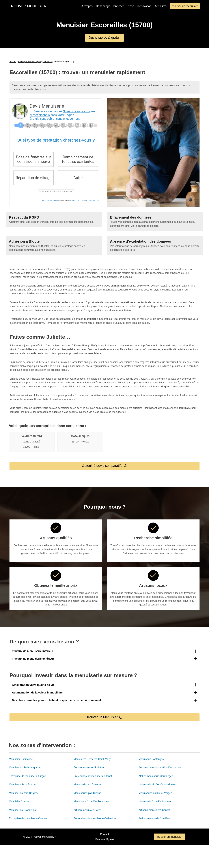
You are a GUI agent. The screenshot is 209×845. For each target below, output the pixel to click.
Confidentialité (52, 200)
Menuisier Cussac (19, 801)
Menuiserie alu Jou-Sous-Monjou (157, 784)
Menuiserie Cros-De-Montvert (155, 801)
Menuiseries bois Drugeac (24, 793)
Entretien (118, 6)
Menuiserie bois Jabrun (22, 784)
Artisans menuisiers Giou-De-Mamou (159, 767)
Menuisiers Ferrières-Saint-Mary (92, 759)
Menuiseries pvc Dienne (87, 793)
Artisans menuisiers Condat (154, 810)
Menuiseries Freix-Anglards (24, 767)
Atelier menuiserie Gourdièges (155, 776)
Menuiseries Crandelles (22, 810)
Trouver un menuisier (185, 6)
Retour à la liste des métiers (57, 191)
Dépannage (103, 6)
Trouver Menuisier (28, 6)
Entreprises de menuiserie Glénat (93, 776)
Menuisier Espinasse (21, 759)
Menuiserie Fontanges (151, 759)
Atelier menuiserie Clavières (154, 818)
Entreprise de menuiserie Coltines (28, 818)
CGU (44, 200)
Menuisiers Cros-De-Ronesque (91, 801)
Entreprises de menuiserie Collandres (95, 818)
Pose (131, 6)
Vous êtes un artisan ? (92, 200)
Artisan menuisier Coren (87, 810)
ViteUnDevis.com (78, 200)
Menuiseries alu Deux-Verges (155, 793)
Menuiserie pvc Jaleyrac (88, 784)
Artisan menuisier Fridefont (89, 767)
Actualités (160, 6)
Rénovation (144, 6)
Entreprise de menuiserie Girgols (28, 776)
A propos (87, 6)
